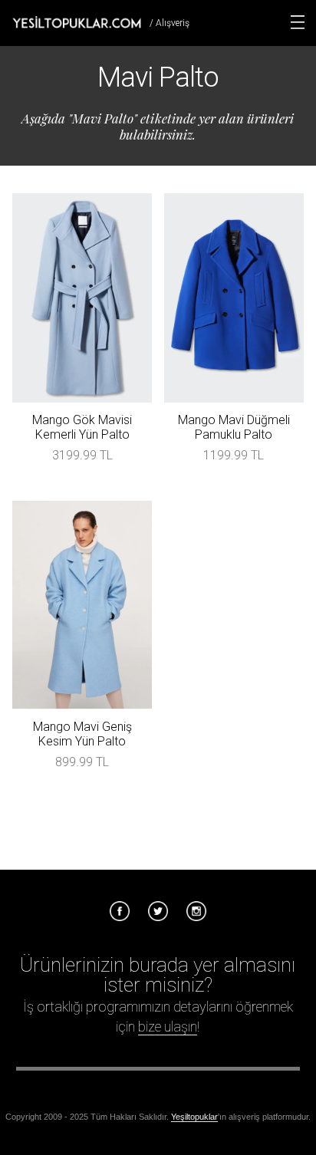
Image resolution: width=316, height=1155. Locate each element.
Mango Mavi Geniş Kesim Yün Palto (82, 734)
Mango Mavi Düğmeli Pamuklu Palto (234, 427)
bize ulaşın (167, 1026)
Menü (297, 22)
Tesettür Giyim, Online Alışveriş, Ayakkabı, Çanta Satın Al (77, 22)
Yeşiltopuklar (194, 1116)
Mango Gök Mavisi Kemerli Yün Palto (82, 427)
